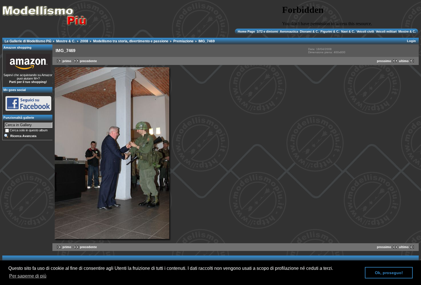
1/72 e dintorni (267, 31)
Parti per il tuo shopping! (28, 82)
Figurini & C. (330, 31)
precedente (88, 61)
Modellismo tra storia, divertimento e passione (130, 41)
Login (411, 41)
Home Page (247, 31)
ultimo (404, 61)
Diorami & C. (309, 31)
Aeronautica (289, 31)
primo (66, 61)
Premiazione (183, 41)
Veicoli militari (386, 31)
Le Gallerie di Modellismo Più (28, 41)
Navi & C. (348, 31)
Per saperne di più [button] (27, 276)
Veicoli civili (365, 31)
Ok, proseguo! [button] (389, 272)
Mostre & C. (407, 31)
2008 (84, 41)
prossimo (384, 61)
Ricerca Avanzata (23, 136)
